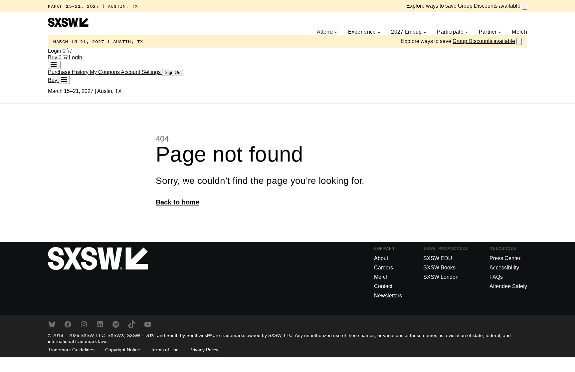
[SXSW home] (68, 25)
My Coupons (105, 72)
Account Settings (141, 72)
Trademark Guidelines (71, 349)
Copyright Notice (122, 349)
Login (55, 51)
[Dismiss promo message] (524, 6)
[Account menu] (54, 65)
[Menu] (64, 80)
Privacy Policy (203, 349)
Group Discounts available (489, 6)
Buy (53, 57)
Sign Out (173, 72)
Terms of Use (165, 349)
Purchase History (69, 72)
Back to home (177, 202)
